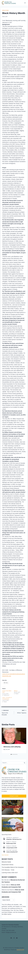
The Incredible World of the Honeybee (13, 867)
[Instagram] (14, 938)
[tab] (12, 754)
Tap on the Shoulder (5, 713)
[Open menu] (25, 3)
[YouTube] (17, 938)
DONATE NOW (14, 796)
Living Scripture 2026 (11, 847)
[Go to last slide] (4, 740)
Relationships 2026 (11, 843)
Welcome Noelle (6, 862)
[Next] (24, 740)
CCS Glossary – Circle (8, 870)
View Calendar (5, 855)
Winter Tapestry (21, 712)
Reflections (5, 10)
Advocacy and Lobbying (11, 747)
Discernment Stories (7, 864)
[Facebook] (11, 938)
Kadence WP (20, 949)
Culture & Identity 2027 (12, 851)
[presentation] (14, 736)
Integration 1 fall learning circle (13, 839)
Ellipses (15, 690)
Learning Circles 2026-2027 (10, 872)
